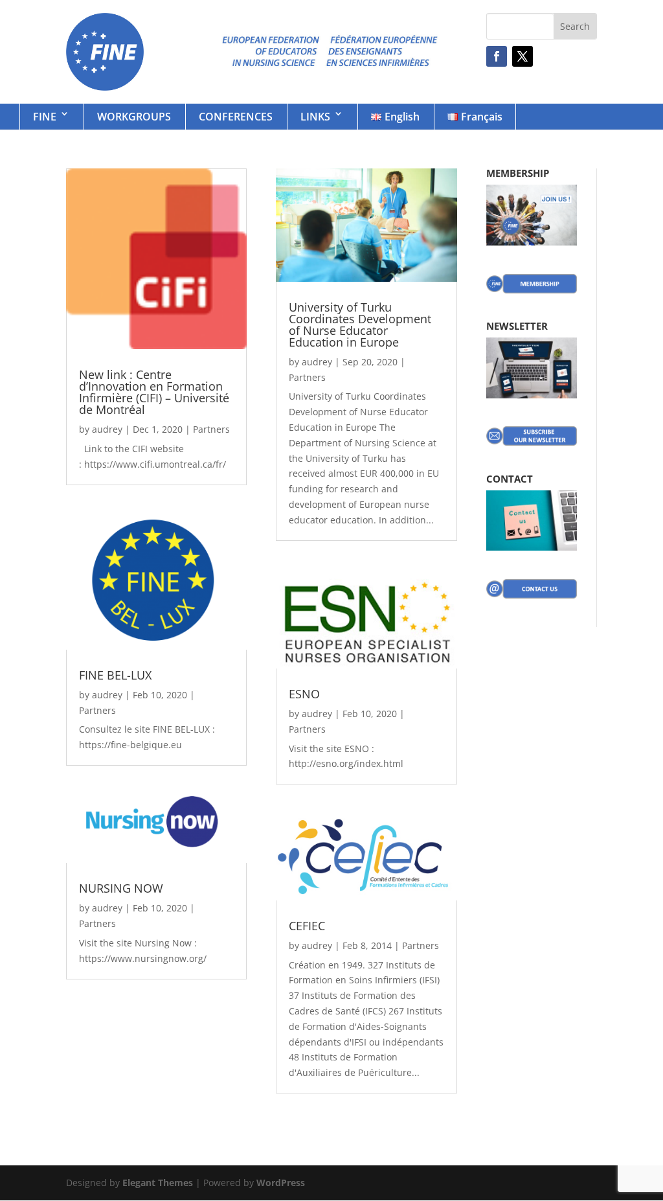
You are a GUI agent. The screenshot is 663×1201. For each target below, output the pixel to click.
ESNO (304, 694)
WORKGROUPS (134, 116)
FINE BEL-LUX (115, 675)
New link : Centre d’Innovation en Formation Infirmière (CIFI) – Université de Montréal (154, 392)
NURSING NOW (121, 888)
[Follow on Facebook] (496, 56)
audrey (107, 429)
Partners (211, 429)
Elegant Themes (157, 1182)
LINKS (315, 116)
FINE (44, 116)
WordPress (280, 1182)
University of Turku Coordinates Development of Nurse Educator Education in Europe (360, 324)
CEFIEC (307, 925)
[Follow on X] (522, 56)
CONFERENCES (236, 116)
